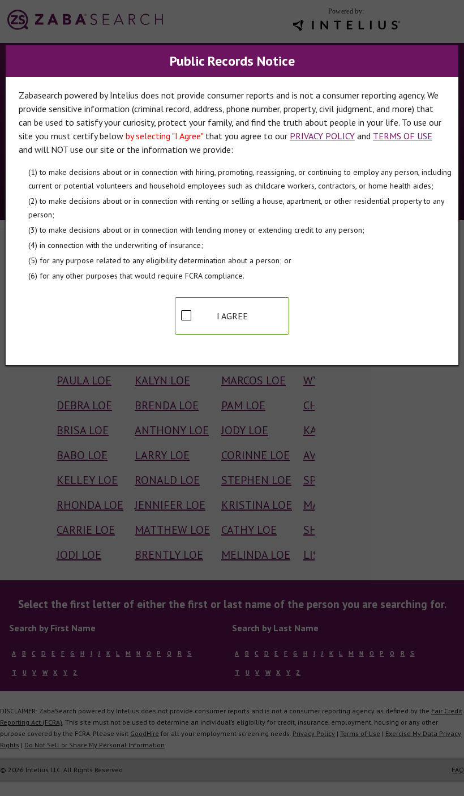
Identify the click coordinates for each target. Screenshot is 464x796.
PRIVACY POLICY (322, 136)
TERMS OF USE (402, 136)
